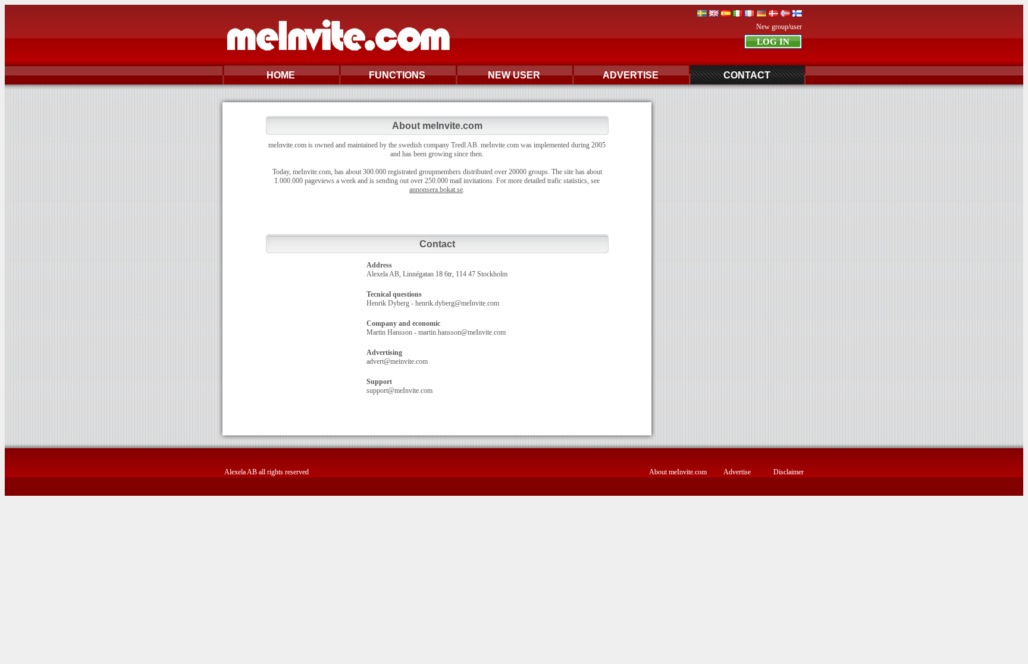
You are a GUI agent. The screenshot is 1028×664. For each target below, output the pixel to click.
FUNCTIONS (397, 75)
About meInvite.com (678, 472)
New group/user (779, 27)
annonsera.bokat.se (436, 189)
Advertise (737, 472)
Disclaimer (788, 472)
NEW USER (514, 75)
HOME (281, 75)
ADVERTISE (631, 75)
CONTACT (746, 75)
